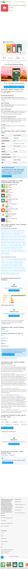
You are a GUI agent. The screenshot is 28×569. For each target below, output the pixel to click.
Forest (16, 242)
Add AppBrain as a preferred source (9, 358)
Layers (24, 242)
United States (8, 424)
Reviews (3, 253)
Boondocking (16, 233)
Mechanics (3, 242)
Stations (14, 239)
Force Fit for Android (5, 526)
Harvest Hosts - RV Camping (10, 213)
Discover (11, 262)
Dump (10, 239)
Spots (10, 259)
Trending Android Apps (19, 507)
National (12, 242)
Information (12, 273)
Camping (15, 245)
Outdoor (14, 230)
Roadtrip (3, 233)
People (24, 236)
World (17, 273)
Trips (16, 267)
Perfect (11, 267)
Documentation (4, 538)
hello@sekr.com (4, 338)
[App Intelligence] (2, 557)
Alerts (7, 270)
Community (7, 247)
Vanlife (11, 245)
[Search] (26, 2)
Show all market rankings (7, 427)
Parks (17, 247)
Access (22, 230)
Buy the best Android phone (20, 512)
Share (24, 250)
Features (7, 273)
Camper (2, 273)
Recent (20, 265)
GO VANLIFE (7, 194)
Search (16, 262)
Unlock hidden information (14, 290)
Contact (2, 533)
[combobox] (20, 2)
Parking (6, 265)
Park (3, 265)
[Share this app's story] (20, 52)
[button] (14, 340)
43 (14, 154)
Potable (19, 239)
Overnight (20, 270)
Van (10, 230)
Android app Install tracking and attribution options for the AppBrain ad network (7, 551)
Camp (24, 259)
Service (18, 230)
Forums (15, 236)
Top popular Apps (18, 510)
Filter (20, 267)
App (2, 259)
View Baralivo (3, 520)
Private (7, 267)
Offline (21, 247)
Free (3, 247)
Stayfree (15, 270)
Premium (3, 245)
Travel (8, 242)
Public (24, 270)
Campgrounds (15, 259)
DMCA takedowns (4, 541)
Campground (15, 265)
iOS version (21, 86)
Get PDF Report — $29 (7, 176)
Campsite (3, 262)
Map (20, 245)
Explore (15, 250)
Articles (2, 544)
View (11, 270)
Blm (20, 242)
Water (23, 239)
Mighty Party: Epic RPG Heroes (6, 523)
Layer (7, 230)
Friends (20, 236)
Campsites (13, 247)
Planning (3, 270)
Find (6, 259)
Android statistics (18, 501)
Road (24, 245)
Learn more (19, 173)
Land (3, 230)
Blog (2, 546)
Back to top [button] (25, 558)
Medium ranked (17, 146)
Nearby (2, 239)
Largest (6, 236)
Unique (20, 250)
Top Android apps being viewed (6, 517)
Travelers (11, 236)
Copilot (2, 236)
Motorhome (21, 262)
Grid (12, 233)
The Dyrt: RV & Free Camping (10, 204)
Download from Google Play (11, 86)
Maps (21, 259)
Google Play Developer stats (20, 504)
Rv (7, 245)
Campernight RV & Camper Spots (11, 199)
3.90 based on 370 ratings (19, 143)
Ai (21, 233)
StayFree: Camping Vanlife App (11, 184)
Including (7, 233)
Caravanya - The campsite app (11, 218)
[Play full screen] (24, 52)
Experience (3, 250)
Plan (8, 250)
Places (23, 267)
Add (10, 265)
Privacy (2, 535)
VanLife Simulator (8, 189)
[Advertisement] (14, 26)
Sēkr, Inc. (3, 335)
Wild (8, 262)
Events (6, 239)
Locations (3, 267)
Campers (7, 253)
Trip (12, 250)
